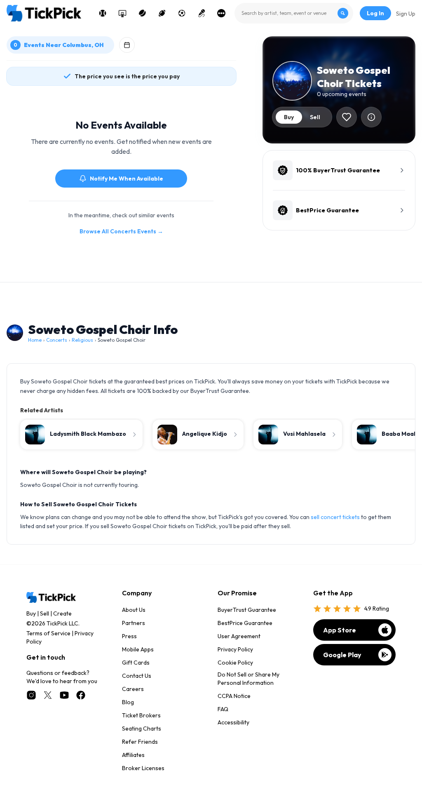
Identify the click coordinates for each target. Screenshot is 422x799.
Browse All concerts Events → (121, 231)
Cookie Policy (235, 662)
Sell (44, 613)
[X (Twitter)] (48, 695)
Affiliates (133, 755)
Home (35, 340)
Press (129, 636)
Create (62, 613)
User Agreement (239, 636)
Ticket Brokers (141, 715)
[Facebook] (81, 695)
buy (289, 117)
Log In (375, 13)
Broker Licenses (143, 768)
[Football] (162, 13)
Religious (82, 340)
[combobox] (293, 13)
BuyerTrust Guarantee (247, 609)
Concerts (56, 340)
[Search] (343, 13)
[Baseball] (102, 13)
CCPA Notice (234, 696)
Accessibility (233, 722)
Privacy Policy (235, 649)
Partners (133, 623)
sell (315, 117)
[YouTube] (64, 695)
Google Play (342, 655)
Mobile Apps (138, 649)
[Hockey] (142, 13)
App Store (339, 630)
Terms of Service (48, 633)
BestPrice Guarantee (245, 623)
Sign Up (405, 13)
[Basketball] (122, 13)
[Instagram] (31, 695)
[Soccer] (181, 13)
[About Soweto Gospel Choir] (371, 117)
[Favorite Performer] (346, 117)
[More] (221, 13)
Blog (128, 702)
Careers (133, 689)
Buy (31, 613)
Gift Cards (136, 662)
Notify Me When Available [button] (126, 178)
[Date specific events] (127, 45)
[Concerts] (201, 13)
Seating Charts (141, 728)
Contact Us (136, 675)
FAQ (223, 709)
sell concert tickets (335, 517)
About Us (133, 609)
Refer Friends (140, 741)
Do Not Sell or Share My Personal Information (248, 678)
